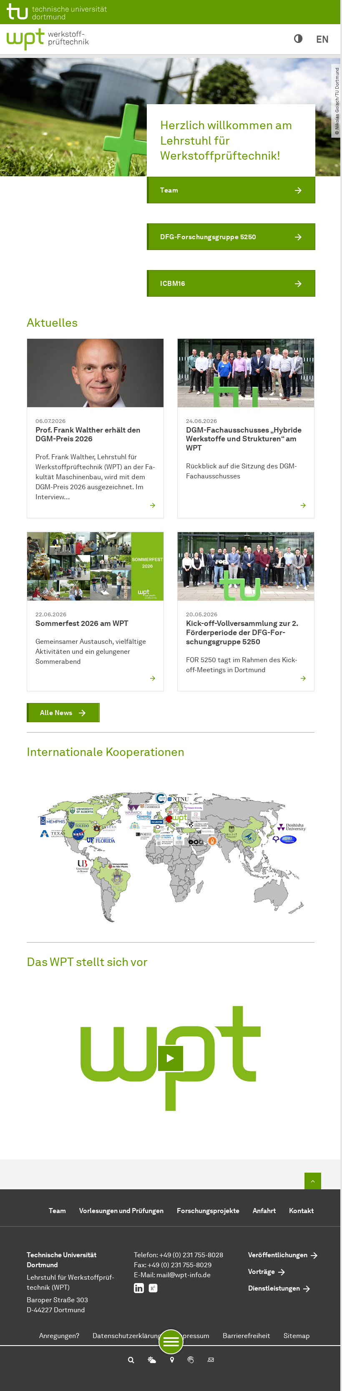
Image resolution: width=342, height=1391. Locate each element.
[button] (231, 190)
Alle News (56, 713)
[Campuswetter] (152, 1361)
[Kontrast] (298, 39)
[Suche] (131, 1361)
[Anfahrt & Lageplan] (172, 1361)
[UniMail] (211, 1361)
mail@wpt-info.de (183, 1275)
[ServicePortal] (191, 1361)
